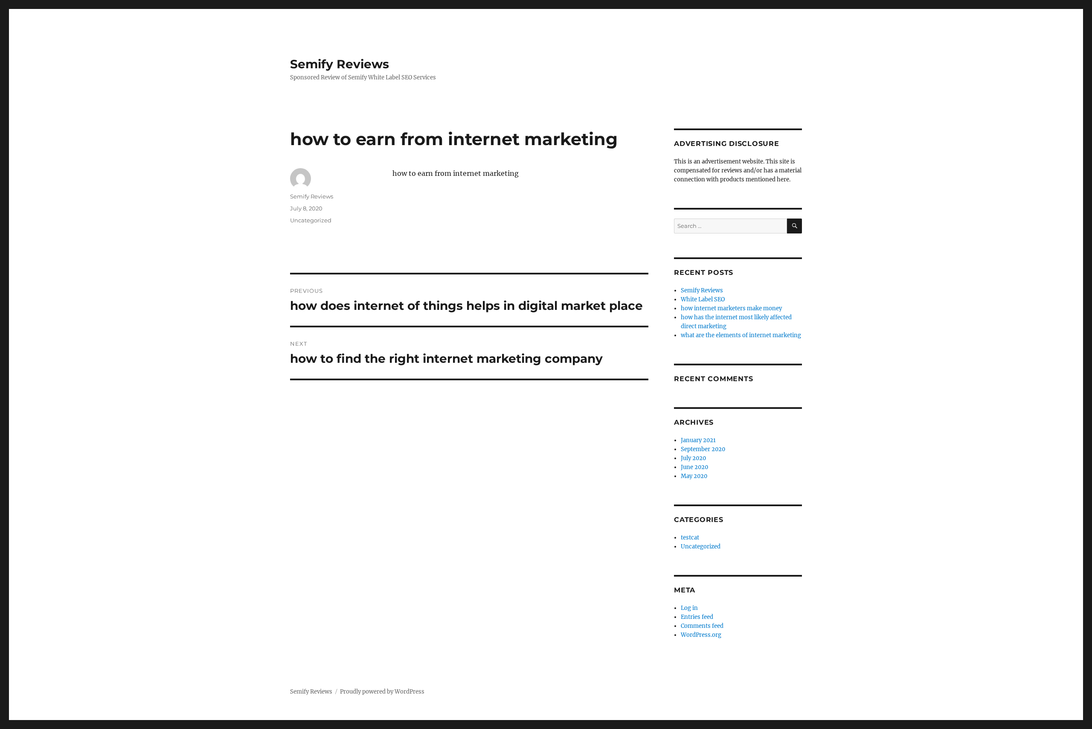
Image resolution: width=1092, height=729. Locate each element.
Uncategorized (310, 220)
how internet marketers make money (731, 308)
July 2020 (693, 458)
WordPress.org (701, 635)
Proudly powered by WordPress (382, 691)
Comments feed (702, 626)
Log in (689, 608)
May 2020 (694, 476)
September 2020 (703, 449)
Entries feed (697, 617)
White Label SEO (703, 299)
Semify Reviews (339, 64)
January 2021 (698, 440)
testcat (690, 537)
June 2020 (694, 467)
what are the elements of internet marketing (741, 335)
